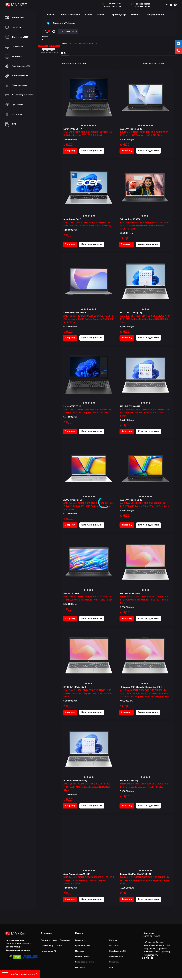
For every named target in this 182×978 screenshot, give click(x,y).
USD (67, 31)
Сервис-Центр (118, 14)
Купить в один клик (91, 150)
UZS (61, 31)
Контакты (136, 14)
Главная (50, 14)
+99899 (112, 6)
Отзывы (101, 14)
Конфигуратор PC (156, 14)
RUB (74, 31)
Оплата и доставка (70, 14)
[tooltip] (178, 43)
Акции (88, 14)
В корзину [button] (70, 150)
